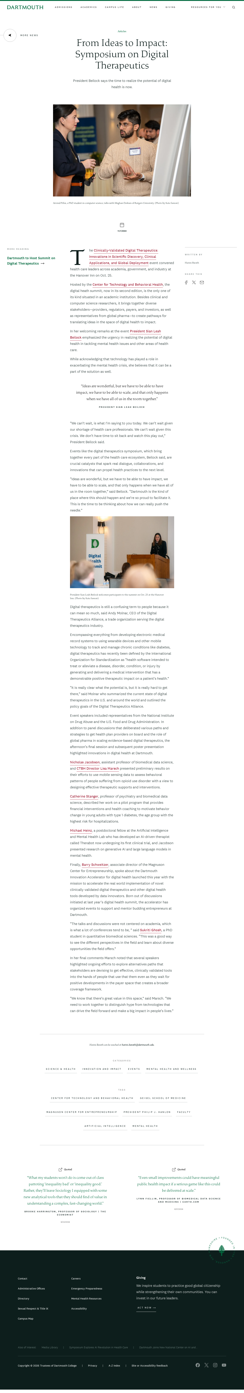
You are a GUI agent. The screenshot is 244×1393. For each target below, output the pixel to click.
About (137, 7)
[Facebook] (198, 1366)
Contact (22, 1278)
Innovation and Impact (101, 1069)
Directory (23, 1298)
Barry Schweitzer (95, 864)
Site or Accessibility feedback (150, 1365)
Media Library (50, 1347)
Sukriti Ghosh (150, 930)
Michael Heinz (81, 830)
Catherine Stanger (84, 796)
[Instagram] (215, 1366)
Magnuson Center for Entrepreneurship (81, 1112)
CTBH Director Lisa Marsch (98, 768)
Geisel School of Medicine (163, 1098)
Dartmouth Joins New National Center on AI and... (168, 1347)
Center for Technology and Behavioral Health (128, 284)
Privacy (92, 1365)
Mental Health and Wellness (171, 1069)
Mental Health (145, 1126)
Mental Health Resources (86, 1298)
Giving (171, 7)
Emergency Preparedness (86, 1288)
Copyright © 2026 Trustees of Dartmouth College (47, 1365)
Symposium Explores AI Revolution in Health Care (98, 1347)
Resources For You (206, 7)
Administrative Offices (31, 1288)
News (154, 7)
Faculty (184, 1112)
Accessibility (79, 1308)
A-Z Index (114, 1365)
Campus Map (25, 1318)
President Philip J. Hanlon (147, 1112)
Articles (122, 31)
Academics (89, 7)
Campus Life (114, 7)
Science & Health (61, 1069)
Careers (76, 1278)
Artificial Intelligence (105, 1126)
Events (134, 1069)
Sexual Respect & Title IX (33, 1308)
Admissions (64, 7)
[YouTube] (224, 1366)
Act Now (145, 1307)
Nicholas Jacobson (85, 762)
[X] (206, 1366)
